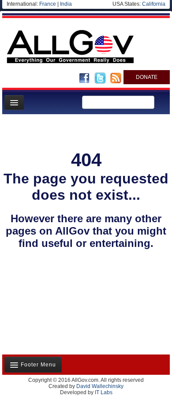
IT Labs (103, 392)
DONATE (146, 77)
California (153, 4)
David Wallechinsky (99, 386)
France (47, 4)
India (66, 4)
